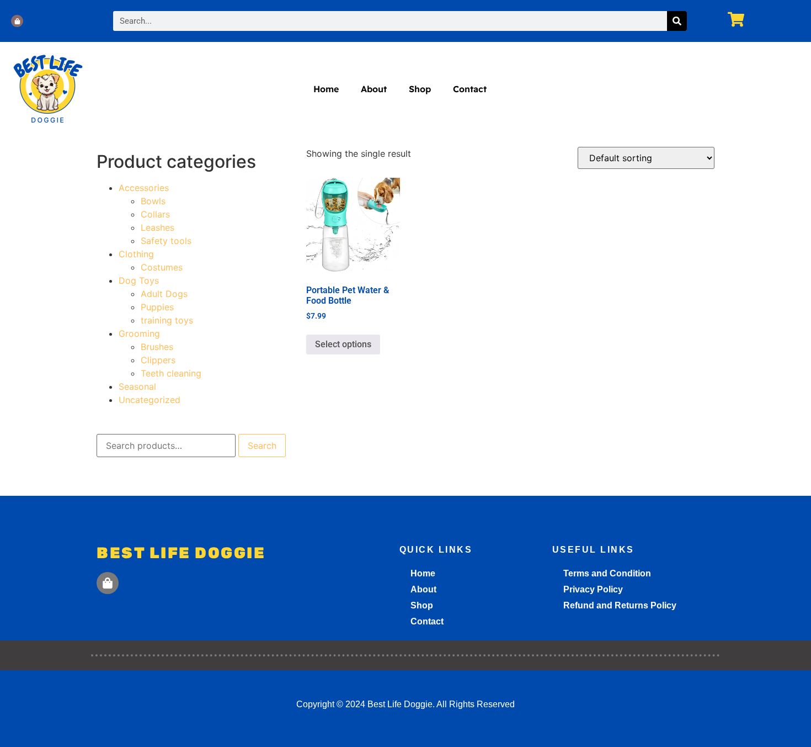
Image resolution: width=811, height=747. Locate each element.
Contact (470, 88)
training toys (167, 320)
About (374, 88)
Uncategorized (149, 399)
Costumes (162, 267)
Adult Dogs (164, 293)
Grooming (139, 333)
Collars (155, 214)
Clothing (136, 253)
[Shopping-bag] (17, 21)
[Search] (677, 21)
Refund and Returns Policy (619, 605)
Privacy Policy (593, 589)
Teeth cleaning (171, 373)
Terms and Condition (607, 573)
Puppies (157, 306)
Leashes (157, 227)
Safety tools (166, 240)
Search (262, 445)
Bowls (153, 200)
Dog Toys (139, 280)
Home (326, 88)
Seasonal (137, 386)
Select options (343, 344)
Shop (420, 88)
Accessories (144, 187)
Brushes (157, 346)
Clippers (158, 359)
